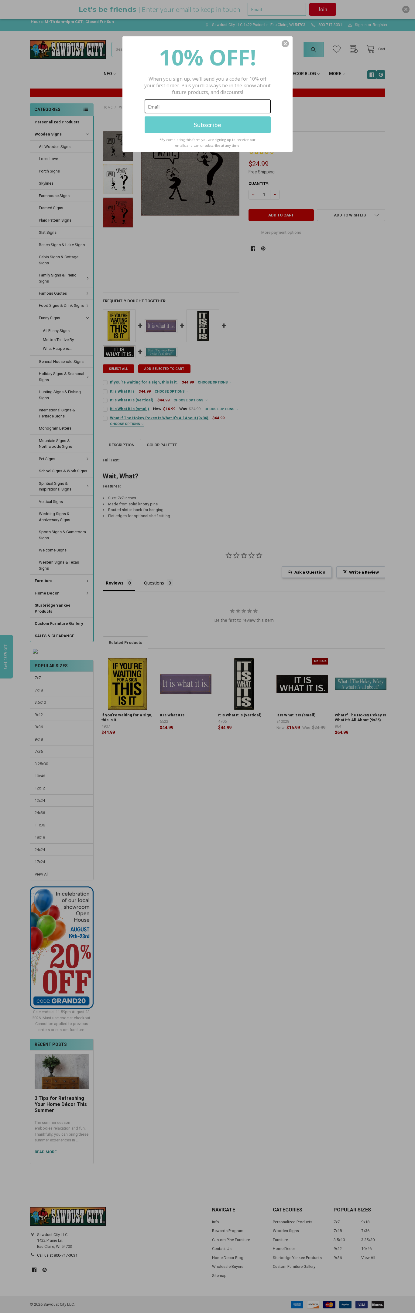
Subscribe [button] (207, 124)
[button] (285, 43)
